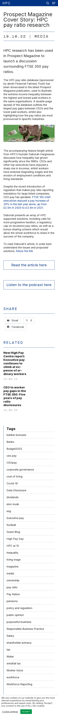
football (11, 525)
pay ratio (12, 587)
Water (10, 656)
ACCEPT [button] (26, 711)
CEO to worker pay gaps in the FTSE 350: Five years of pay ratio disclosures (14, 396)
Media (42, 36)
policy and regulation (19, 608)
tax (8, 649)
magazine (12, 566)
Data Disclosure (16, 490)
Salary (10, 635)
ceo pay (12, 455)
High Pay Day (15, 538)
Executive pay (15, 518)
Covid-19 (12, 483)
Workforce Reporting (19, 684)
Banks (10, 441)
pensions (12, 601)
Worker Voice (15, 670)
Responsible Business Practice (25, 628)
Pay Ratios (13, 594)
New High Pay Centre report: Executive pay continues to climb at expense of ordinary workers (14, 363)
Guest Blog (13, 531)
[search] (48, 3)
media (10, 573)
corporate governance (20, 469)
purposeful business (19, 621)
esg (9, 511)
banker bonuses (16, 434)
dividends (12, 497)
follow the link (25, 251)
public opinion (15, 615)
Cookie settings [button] (10, 711)
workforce (13, 677)
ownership (13, 580)
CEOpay (12, 462)
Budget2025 (14, 448)
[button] (53, 3)
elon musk (13, 504)
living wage (14, 559)
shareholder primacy (19, 642)
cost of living (14, 476)
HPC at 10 (13, 545)
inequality (12, 552)
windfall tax (14, 663)
